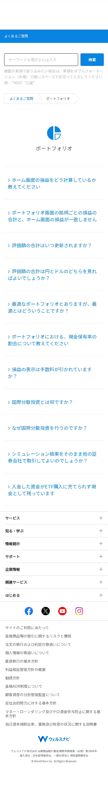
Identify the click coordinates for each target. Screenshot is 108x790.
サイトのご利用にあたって (27, 627)
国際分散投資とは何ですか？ (42, 401)
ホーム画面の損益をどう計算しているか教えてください (52, 183)
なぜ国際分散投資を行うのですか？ (49, 427)
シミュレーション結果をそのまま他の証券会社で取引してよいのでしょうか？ (52, 457)
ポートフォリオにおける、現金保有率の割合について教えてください (52, 340)
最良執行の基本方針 (21, 661)
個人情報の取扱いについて (27, 652)
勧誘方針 (12, 677)
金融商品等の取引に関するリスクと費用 (38, 636)
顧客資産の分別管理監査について (32, 694)
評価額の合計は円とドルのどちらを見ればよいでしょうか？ (52, 274)
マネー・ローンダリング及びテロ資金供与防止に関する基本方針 (52, 713)
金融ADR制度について (23, 686)
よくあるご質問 (21, 98)
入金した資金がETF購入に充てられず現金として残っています (52, 489)
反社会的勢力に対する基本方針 (31, 703)
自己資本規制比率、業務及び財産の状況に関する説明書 (51, 724)
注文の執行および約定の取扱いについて (38, 644)
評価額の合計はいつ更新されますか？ (52, 245)
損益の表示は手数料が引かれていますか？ (50, 372)
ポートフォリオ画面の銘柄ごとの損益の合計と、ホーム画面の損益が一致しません (52, 216)
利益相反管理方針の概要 (25, 669)
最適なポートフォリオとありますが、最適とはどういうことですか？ (52, 307)
